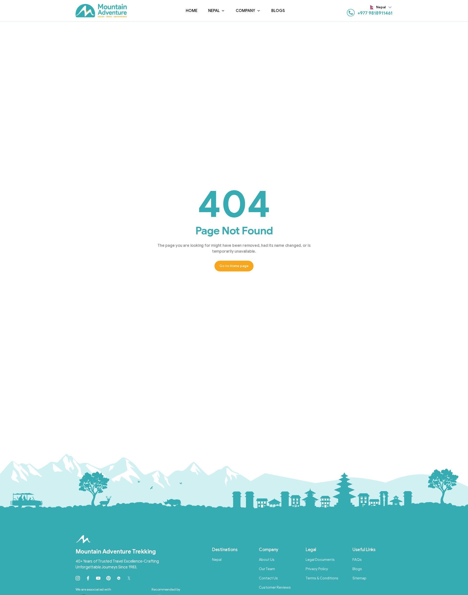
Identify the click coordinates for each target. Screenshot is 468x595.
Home (191, 10)
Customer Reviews (275, 587)
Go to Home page (234, 266)
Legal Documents (320, 559)
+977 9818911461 (375, 13)
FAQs (357, 559)
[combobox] (381, 7)
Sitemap (359, 578)
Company (245, 10)
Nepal (214, 10)
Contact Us (268, 578)
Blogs (278, 10)
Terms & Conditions (322, 578)
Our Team (267, 569)
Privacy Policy (317, 569)
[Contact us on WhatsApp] (351, 13)
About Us (266, 559)
